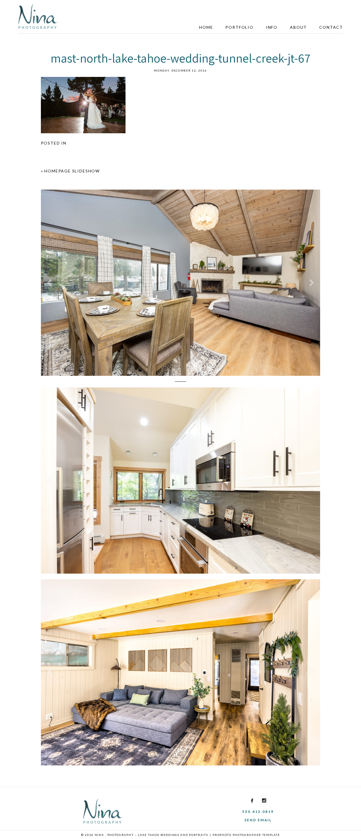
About (298, 27)
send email (258, 820)
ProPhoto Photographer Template (246, 834)
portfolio (239, 27)
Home (206, 27)
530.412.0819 (258, 811)
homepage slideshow (72, 170)
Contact (331, 27)
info (272, 27)
